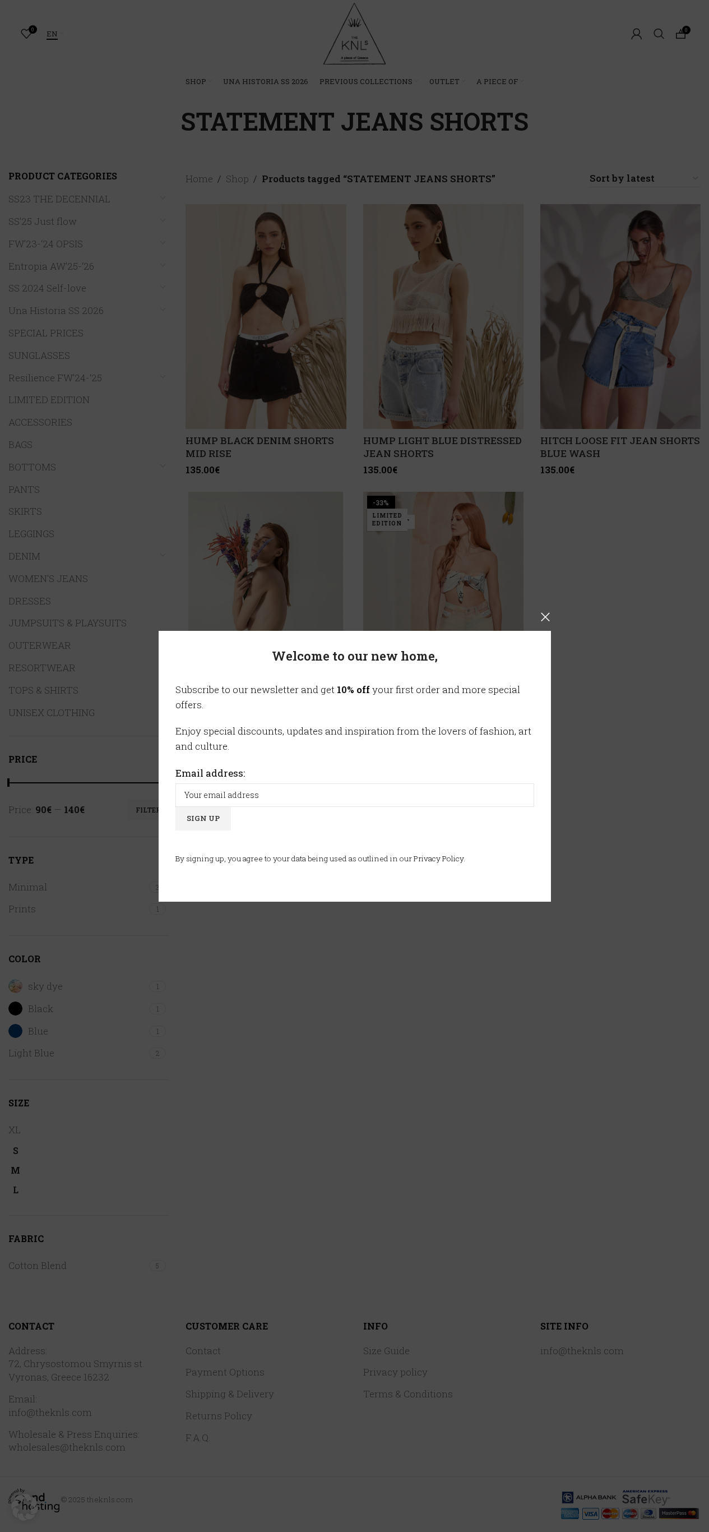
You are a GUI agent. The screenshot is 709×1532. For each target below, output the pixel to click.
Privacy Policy (439, 858)
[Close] (545, 617)
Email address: (210, 772)
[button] (24, 1507)
